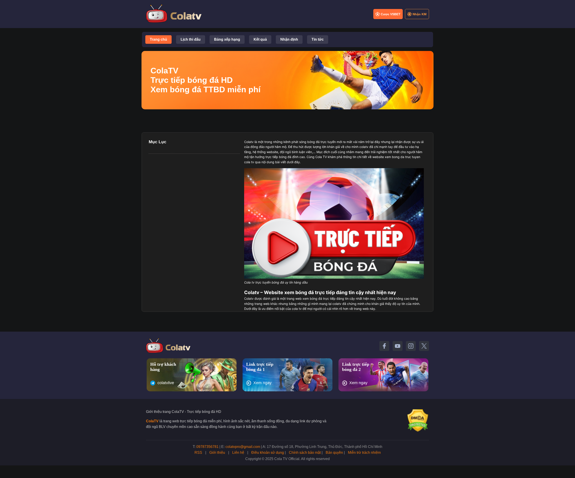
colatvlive (165, 383)
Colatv (249, 142)
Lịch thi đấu (191, 39)
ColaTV (152, 421)
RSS (198, 452)
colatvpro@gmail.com (243, 447)
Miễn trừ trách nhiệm (364, 452)
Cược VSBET (390, 14)
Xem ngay (262, 383)
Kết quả (260, 39)
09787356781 (207, 447)
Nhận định (289, 39)
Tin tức (318, 39)
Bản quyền (334, 452)
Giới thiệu (217, 452)
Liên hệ (238, 452)
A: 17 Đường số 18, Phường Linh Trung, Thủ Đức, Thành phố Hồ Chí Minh (322, 447)
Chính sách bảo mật (305, 452)
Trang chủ (158, 39)
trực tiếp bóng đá (278, 157)
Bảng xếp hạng (227, 39)
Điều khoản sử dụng (267, 452)
